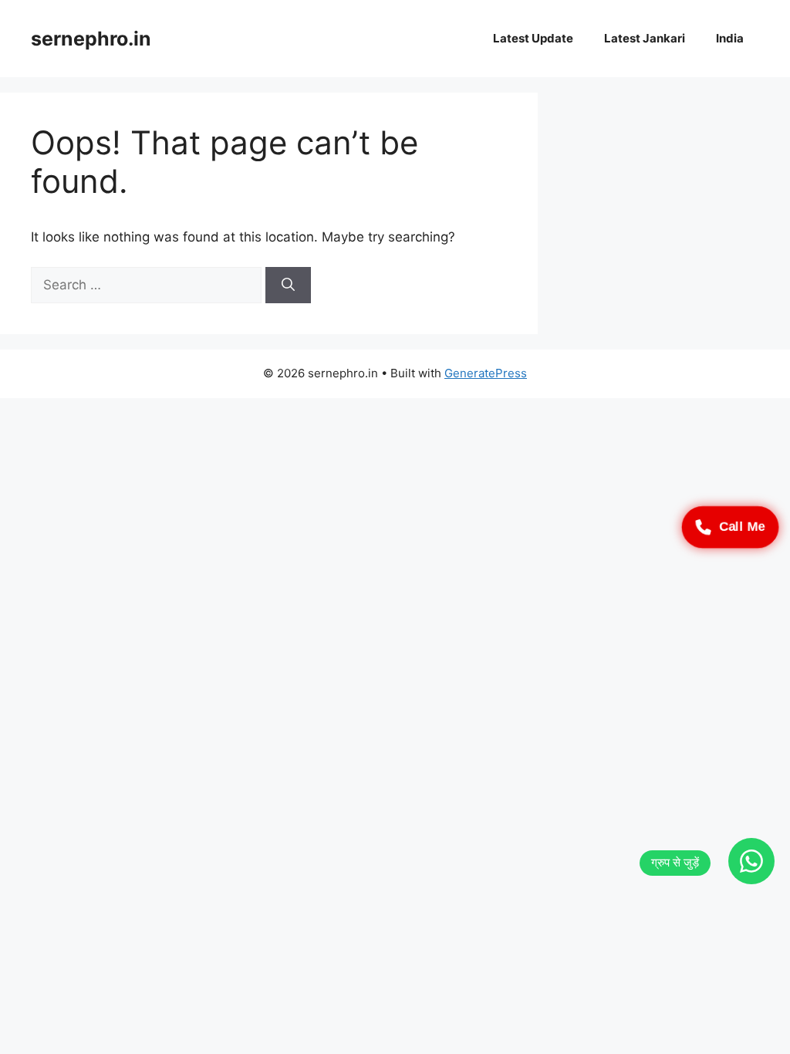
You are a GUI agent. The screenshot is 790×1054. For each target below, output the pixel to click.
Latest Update (533, 38)
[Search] (288, 285)
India (730, 38)
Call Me (742, 526)
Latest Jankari (644, 38)
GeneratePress (485, 373)
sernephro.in (91, 38)
